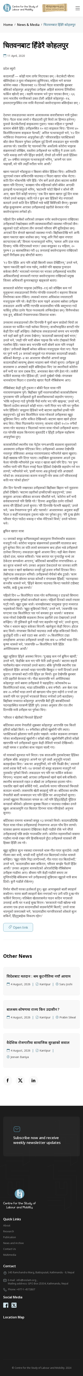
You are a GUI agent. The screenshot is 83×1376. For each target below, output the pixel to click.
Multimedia (9, 1255)
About (6, 1225)
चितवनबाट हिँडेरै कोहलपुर (60, 24)
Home (8, 24)
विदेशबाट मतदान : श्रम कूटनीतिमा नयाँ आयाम (39, 976)
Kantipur (45, 984)
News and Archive (13, 1243)
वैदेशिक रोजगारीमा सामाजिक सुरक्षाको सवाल (38, 1042)
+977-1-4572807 (26, 1289)
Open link (20, 927)
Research (8, 1231)
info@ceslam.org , (27, 1280)
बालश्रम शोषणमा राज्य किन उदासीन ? (33, 1009)
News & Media (28, 24)
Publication (9, 1237)
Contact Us (9, 1249)
